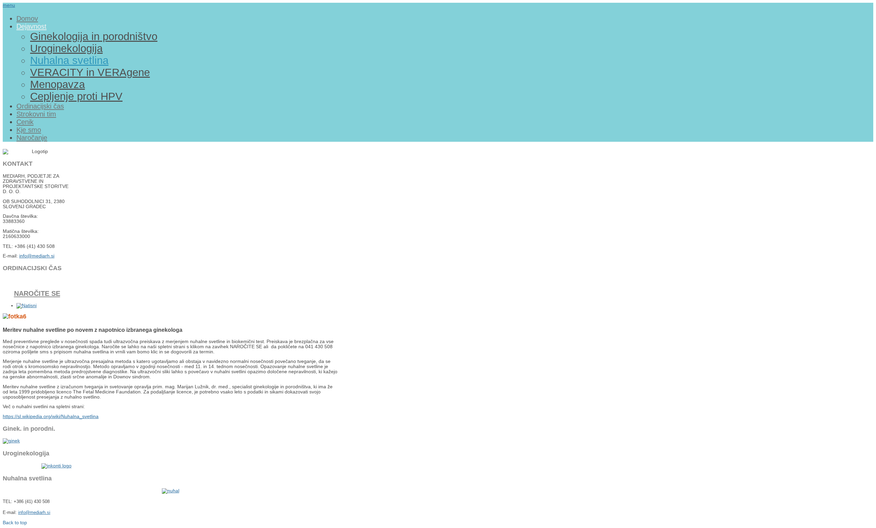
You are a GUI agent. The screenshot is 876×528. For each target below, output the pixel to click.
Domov (27, 18)
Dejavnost (31, 26)
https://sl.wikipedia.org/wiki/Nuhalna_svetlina (51, 416)
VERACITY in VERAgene (90, 72)
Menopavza (57, 84)
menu (9, 5)
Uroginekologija (66, 48)
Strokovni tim (36, 114)
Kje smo (28, 130)
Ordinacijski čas (40, 106)
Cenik (25, 122)
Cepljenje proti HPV (76, 96)
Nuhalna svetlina (69, 60)
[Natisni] (26, 305)
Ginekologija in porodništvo (93, 36)
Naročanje (31, 137)
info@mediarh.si (36, 256)
